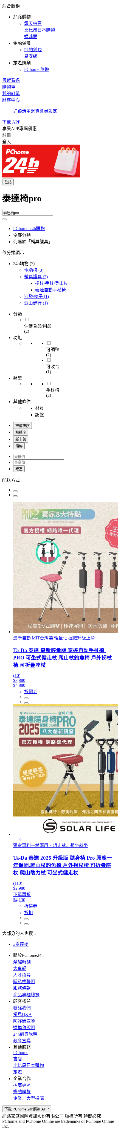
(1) (36, 296)
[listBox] (59, 479)
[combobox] (59, 200)
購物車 (8, 87)
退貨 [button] (35, 111)
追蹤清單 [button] (22, 111)
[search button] (4, 219)
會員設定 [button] (48, 111)
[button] (59, 37)
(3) (33, 270)
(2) (36, 276)
